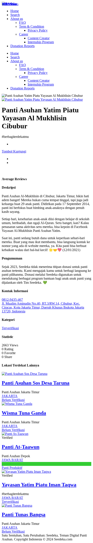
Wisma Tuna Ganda (24, 413)
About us (16, 19)
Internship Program (41, 42)
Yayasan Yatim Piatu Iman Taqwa (39, 484)
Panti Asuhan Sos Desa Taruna (35, 383)
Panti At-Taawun (20, 447)
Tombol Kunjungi (14, 151)
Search (15, 15)
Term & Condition (31, 26)
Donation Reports (22, 46)
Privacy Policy (38, 30)
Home (14, 11)
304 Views (9, 4)
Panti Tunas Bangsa (23, 514)
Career (23, 34)
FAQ (22, 22)
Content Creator (39, 38)
